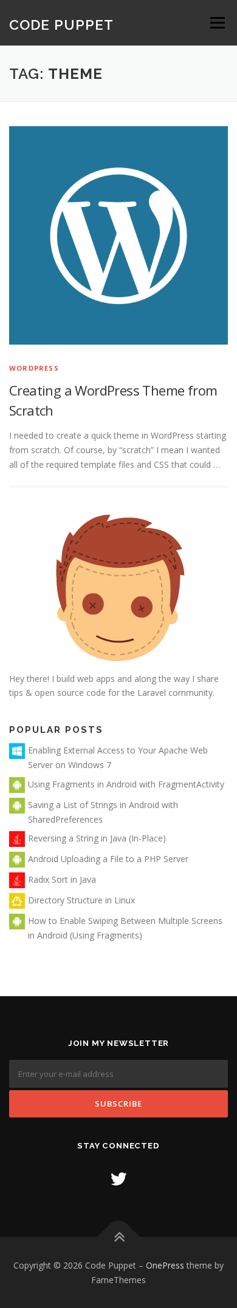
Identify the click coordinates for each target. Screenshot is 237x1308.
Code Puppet (61, 24)
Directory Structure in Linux (81, 900)
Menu (217, 23)
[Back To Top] (118, 1236)
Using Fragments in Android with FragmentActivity (126, 784)
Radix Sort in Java (62, 879)
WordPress (34, 368)
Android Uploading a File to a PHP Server (108, 859)
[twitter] (118, 1178)
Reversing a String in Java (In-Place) (97, 838)
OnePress (165, 1265)
